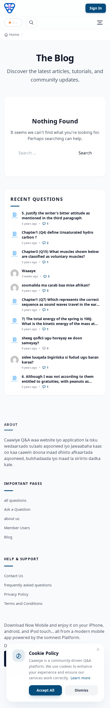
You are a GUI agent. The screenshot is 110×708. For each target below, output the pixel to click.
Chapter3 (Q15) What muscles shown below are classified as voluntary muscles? (60, 254)
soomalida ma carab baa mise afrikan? (56, 285)
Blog (8, 536)
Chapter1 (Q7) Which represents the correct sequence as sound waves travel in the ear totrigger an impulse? (60, 304)
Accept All (45, 690)
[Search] (31, 22)
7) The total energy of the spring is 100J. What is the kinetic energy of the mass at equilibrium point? (58, 323)
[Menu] (100, 22)
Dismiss (81, 690)
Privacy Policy (16, 594)
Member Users (17, 527)
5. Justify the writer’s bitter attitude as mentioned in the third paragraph (56, 215)
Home (14, 34)
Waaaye (29, 270)
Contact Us (13, 575)
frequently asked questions (28, 584)
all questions (15, 500)
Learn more (80, 677)
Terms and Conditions (23, 603)
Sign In (96, 8)
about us (11, 518)
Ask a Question (17, 509)
